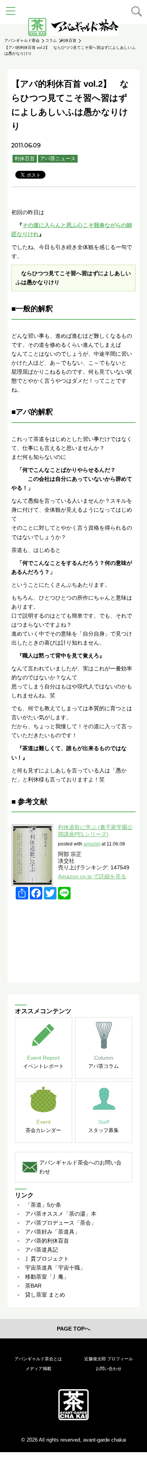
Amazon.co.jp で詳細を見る (92, 876)
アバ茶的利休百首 (47, 1241)
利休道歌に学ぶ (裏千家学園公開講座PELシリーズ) (95, 830)
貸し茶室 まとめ (45, 1295)
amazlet (91, 844)
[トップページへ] (73, 1404)
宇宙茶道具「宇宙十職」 (55, 1268)
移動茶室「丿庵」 (47, 1277)
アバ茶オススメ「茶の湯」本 (60, 1214)
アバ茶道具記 (41, 1250)
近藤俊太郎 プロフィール (108, 1358)
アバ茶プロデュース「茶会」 (60, 1223)
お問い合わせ (109, 1368)
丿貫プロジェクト (47, 1259)
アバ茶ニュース (58, 158)
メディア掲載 (38, 1368)
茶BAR (33, 1286)
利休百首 (25, 158)
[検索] (136, 11)
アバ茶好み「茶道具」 (52, 1232)
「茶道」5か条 (43, 1205)
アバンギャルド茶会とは (38, 1358)
